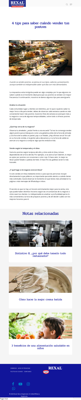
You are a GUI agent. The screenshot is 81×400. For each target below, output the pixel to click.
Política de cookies (16, 371)
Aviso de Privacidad (24, 368)
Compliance (27, 371)
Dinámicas (13, 368)
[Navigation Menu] (71, 4)
